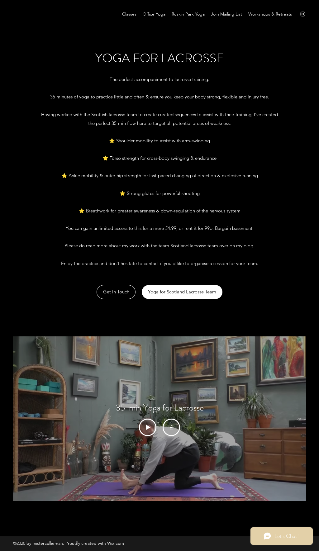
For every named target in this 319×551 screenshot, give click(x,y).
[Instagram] (303, 14)
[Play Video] (147, 427)
